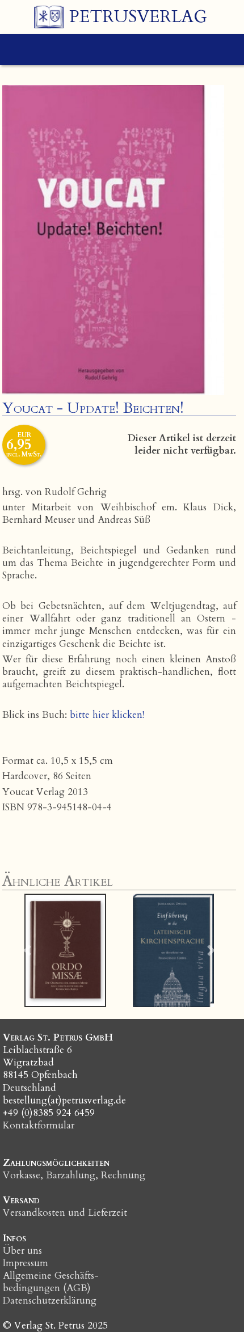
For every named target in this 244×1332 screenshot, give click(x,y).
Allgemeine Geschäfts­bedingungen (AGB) (51, 1282)
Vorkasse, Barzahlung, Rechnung (74, 1175)
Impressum (25, 1263)
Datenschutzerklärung (49, 1300)
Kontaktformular (38, 1125)
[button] (27, 950)
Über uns (22, 1250)
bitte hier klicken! (107, 714)
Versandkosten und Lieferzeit (65, 1212)
